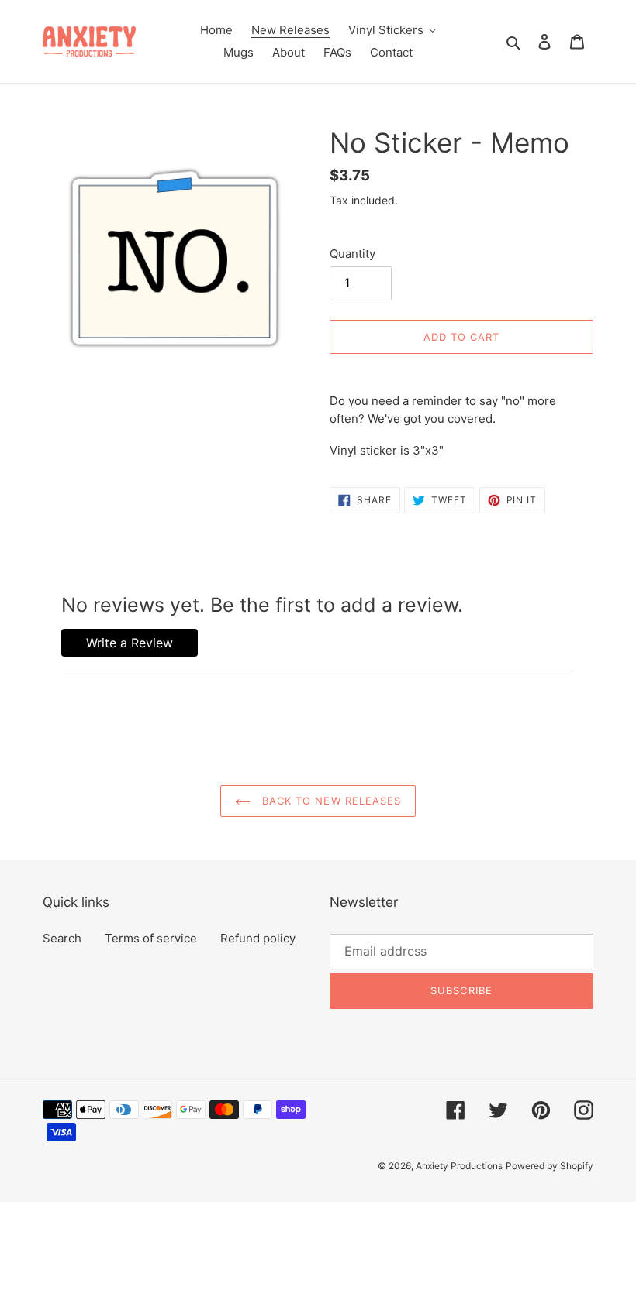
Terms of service (151, 938)
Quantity (352, 253)
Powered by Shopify (549, 1166)
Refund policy (258, 938)
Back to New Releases (329, 800)
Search (62, 938)
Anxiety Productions (459, 1166)
